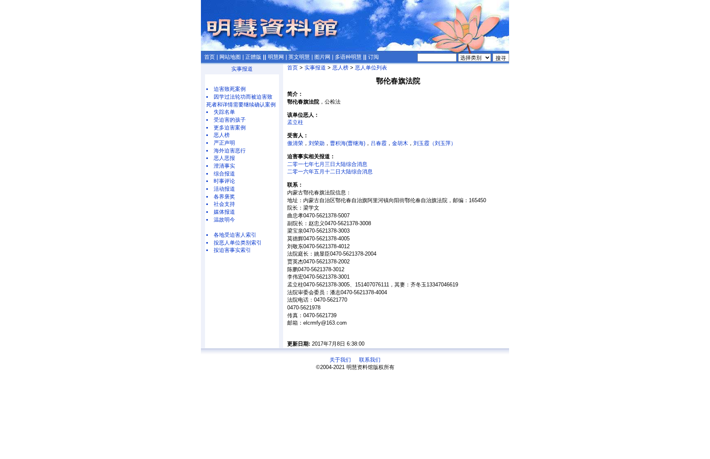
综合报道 (224, 174)
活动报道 (224, 189)
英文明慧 (299, 57)
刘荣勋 (317, 143)
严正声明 (224, 143)
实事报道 (242, 69)
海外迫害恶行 (230, 151)
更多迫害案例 (230, 128)
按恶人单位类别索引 (238, 243)
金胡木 (400, 143)
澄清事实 (224, 166)
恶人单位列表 (371, 68)
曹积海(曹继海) (347, 143)
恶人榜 (222, 135)
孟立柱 (295, 122)
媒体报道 (224, 212)
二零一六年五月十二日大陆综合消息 (330, 171)
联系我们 (369, 360)
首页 (209, 57)
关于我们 (340, 360)
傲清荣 (295, 143)
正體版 (253, 57)
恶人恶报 (224, 158)
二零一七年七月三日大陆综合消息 (327, 164)
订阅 (373, 57)
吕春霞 (379, 143)
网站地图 (230, 57)
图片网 (322, 57)
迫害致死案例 (230, 89)
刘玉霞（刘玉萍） (434, 143)
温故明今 (224, 220)
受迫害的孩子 (230, 120)
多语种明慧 (348, 57)
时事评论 (224, 181)
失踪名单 (224, 112)
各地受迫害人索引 (235, 235)
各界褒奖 (224, 197)
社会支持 (224, 204)
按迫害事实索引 (232, 250)
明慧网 (276, 57)
